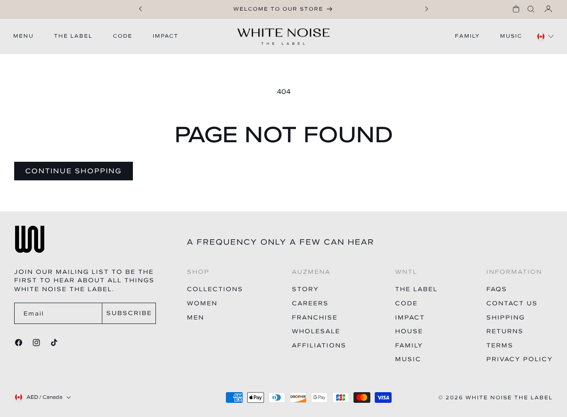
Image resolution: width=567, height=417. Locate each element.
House (409, 331)
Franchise (315, 317)
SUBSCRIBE (129, 313)
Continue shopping (73, 170)
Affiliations (319, 345)
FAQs (496, 289)
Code (406, 303)
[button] (516, 8)
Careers (310, 303)
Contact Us (512, 303)
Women (202, 303)
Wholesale (316, 331)
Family (409, 345)
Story (305, 289)
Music (408, 359)
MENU (23, 36)
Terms (499, 345)
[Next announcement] (426, 9)
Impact (410, 317)
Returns (505, 331)
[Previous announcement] (140, 9)
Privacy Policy (519, 359)
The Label (416, 289)
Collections (215, 289)
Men (195, 317)
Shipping (505, 317)
